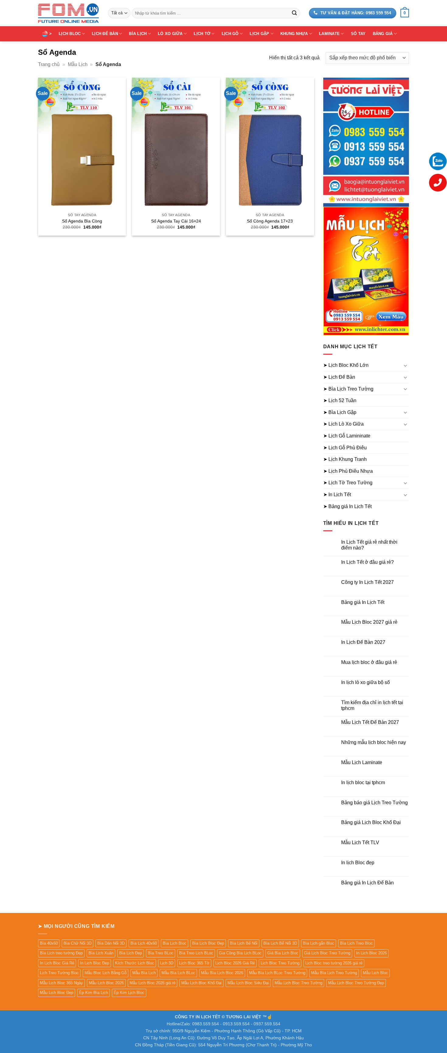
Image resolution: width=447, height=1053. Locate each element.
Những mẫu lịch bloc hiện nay (373, 742)
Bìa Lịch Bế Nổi (244, 943)
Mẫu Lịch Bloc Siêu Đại (248, 983)
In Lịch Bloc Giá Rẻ (57, 963)
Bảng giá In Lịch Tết (362, 602)
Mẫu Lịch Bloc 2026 (106, 983)
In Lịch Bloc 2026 (371, 953)
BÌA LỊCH (138, 33)
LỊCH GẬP (259, 33)
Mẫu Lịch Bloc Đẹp (56, 992)
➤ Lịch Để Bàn (339, 377)
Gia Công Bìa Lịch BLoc (240, 953)
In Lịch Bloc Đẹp (94, 963)
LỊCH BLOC (70, 33)
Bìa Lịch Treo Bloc (356, 943)
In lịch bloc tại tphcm (363, 782)
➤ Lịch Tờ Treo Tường (347, 482)
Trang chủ (49, 64)
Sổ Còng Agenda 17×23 (270, 221)
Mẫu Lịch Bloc (375, 973)
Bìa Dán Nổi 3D (111, 943)
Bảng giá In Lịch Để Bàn (367, 882)
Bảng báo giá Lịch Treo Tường (374, 802)
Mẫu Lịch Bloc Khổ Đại (201, 983)
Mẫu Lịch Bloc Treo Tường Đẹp (356, 983)
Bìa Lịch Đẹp (130, 953)
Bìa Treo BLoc (160, 953)
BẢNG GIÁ (383, 33)
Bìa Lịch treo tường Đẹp (61, 953)
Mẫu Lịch (78, 64)
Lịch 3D (166, 963)
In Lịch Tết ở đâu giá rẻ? (367, 562)
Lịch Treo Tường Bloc (59, 973)
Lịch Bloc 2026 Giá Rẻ (235, 963)
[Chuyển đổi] (405, 365)
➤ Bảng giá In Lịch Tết (347, 506)
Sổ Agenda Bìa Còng (82, 221)
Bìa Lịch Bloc (174, 943)
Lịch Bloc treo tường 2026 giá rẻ (333, 963)
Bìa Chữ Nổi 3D (78, 943)
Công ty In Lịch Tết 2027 (367, 582)
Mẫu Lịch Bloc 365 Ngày (61, 983)
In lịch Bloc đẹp (357, 862)
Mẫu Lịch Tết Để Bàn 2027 (370, 722)
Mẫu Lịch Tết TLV (360, 842)
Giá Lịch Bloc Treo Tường (327, 953)
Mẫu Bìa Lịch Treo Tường (334, 973)
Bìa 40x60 (49, 943)
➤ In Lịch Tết (337, 494)
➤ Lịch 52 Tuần (339, 400)
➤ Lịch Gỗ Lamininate (346, 435)
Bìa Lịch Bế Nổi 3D (280, 943)
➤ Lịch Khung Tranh (345, 459)
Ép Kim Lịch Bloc (129, 992)
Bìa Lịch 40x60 (143, 943)
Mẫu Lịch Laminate (361, 762)
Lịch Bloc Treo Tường (280, 963)
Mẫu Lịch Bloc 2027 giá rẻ (369, 622)
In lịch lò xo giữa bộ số (365, 682)
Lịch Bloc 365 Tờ (194, 963)
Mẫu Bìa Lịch (144, 973)
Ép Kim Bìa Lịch (93, 992)
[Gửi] (294, 13)
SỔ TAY (358, 33)
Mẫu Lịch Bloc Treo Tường (298, 983)
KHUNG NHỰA (294, 33)
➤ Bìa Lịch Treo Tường (348, 388)
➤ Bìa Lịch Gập (339, 412)
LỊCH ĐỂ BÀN (105, 33)
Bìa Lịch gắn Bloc (318, 943)
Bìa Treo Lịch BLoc (196, 953)
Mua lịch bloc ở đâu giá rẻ (369, 662)
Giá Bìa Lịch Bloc (282, 953)
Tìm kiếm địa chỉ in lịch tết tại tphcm (372, 705)
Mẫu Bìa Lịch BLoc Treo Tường (277, 973)
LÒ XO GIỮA (170, 33)
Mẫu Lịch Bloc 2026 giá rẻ (152, 983)
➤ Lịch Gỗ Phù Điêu (345, 447)
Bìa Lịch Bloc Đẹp (208, 943)
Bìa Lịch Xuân (100, 953)
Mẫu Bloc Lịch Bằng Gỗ (105, 973)
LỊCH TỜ (202, 33)
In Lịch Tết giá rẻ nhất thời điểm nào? (369, 544)
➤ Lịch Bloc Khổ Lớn (346, 365)
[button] (404, 13)
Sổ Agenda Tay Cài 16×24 (176, 221)
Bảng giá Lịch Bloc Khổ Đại (371, 822)
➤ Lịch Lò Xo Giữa (343, 423)
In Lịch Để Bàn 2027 (363, 642)
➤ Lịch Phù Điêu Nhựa (348, 471)
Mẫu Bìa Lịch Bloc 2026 (222, 973)
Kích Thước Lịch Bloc (134, 963)
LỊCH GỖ (230, 33)
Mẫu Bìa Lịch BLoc (178, 973)
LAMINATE (329, 33)
